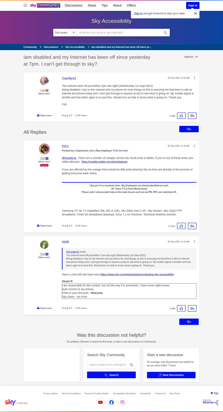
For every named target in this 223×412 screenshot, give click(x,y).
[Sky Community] (45, 5)
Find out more (120, 150)
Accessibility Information (124, 393)
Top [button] (216, 393)
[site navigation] (25, 5)
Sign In (192, 5)
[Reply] (192, 116)
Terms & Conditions (71, 393)
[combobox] (118, 32)
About (117, 5)
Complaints (145, 393)
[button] (194, 78)
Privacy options (50, 393)
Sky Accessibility (111, 21)
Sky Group (175, 393)
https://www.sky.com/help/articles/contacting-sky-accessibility (137, 274)
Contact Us (160, 393)
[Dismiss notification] (195, 13)
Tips (104, 5)
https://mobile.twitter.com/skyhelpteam (104, 161)
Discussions (74, 5)
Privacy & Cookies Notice (97, 393)
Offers (131, 5)
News (92, 5)
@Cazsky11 (69, 157)
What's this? (44, 93)
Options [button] (188, 56)
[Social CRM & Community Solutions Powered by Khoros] (210, 402)
